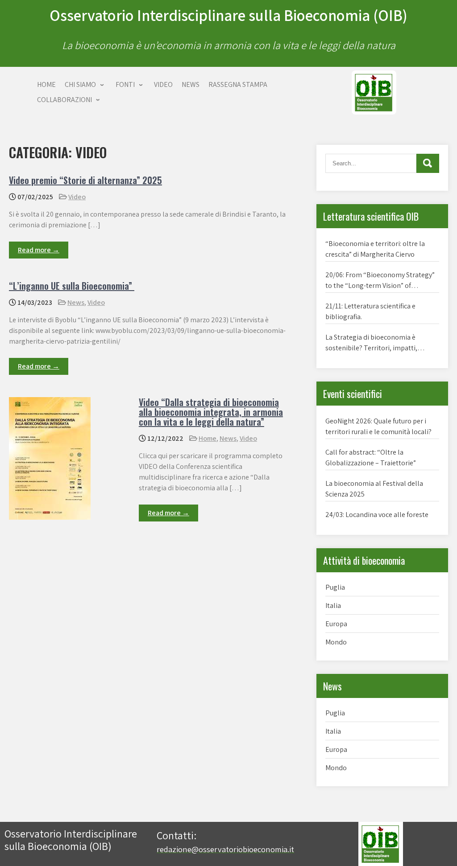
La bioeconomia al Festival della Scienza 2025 (374, 489)
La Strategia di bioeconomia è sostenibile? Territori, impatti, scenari (371, 342)
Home (207, 438)
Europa (336, 623)
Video (77, 196)
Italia (333, 605)
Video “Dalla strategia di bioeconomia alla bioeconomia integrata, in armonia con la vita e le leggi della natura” (211, 411)
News (75, 302)
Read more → (38, 249)
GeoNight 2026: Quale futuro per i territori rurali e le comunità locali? (378, 426)
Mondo (336, 642)
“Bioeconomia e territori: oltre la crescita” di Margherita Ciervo (375, 249)
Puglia (335, 587)
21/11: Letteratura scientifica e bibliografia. (370, 311)
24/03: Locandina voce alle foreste (376, 514)
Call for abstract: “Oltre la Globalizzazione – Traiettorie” (370, 457)
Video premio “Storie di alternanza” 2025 (85, 180)
